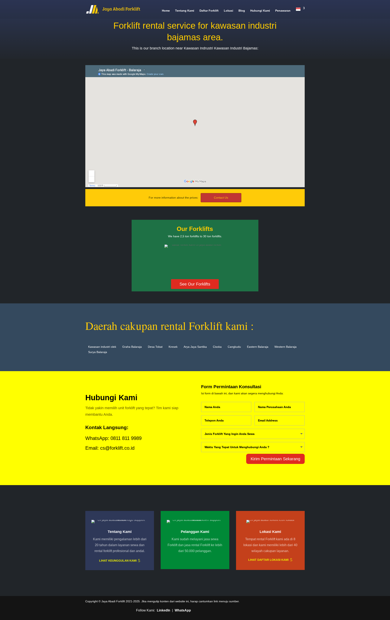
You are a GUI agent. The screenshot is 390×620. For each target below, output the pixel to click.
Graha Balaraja (132, 346)
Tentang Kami (184, 10)
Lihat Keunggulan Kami (118, 560)
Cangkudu (234, 346)
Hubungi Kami (260, 10)
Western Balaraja (285, 346)
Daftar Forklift (209, 10)
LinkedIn (163, 610)
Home (166, 10)
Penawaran (282, 10)
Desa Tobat (155, 346)
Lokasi (228, 10)
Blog (241, 10)
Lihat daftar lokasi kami (268, 559)
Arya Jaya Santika (195, 346)
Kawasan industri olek (102, 346)
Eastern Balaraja (257, 346)
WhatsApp (183, 610)
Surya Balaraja (97, 352)
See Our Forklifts (195, 284)
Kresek (173, 346)
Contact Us (221, 197)
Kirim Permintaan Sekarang (275, 459)
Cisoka (217, 346)
